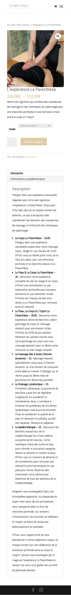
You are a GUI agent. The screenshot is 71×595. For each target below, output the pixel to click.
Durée (12, 129)
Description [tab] (17, 173)
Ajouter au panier (34, 141)
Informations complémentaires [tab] (28, 179)
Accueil (11, 25)
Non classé (23, 25)
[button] (58, 36)
